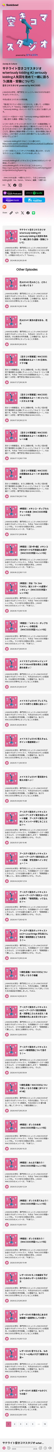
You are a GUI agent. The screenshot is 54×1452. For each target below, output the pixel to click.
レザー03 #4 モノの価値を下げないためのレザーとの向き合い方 (33, 1278)
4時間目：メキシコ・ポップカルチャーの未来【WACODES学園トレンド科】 (34, 511)
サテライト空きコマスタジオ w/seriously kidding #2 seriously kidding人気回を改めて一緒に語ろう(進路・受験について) (33, 236)
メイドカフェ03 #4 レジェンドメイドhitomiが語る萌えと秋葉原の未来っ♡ (33, 664)
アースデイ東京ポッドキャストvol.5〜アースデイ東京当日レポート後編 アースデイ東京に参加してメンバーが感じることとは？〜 (33, 818)
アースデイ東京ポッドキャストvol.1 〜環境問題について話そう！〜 (33, 1050)
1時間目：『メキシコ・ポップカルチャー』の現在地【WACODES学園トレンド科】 (33, 626)
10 (45, 1424)
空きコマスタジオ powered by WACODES (21, 85)
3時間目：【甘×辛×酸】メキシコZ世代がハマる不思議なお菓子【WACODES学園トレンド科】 (33, 549)
